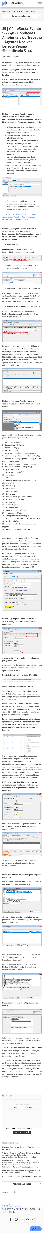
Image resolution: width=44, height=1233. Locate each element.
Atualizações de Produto (20, 11)
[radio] (14, 1107)
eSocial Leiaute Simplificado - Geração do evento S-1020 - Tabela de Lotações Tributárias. (21, 1172)
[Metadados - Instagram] (16, 1219)
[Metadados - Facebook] (10, 1219)
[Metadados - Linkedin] (22, 1219)
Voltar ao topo (7, 1192)
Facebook (3, 1095)
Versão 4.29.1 (35, 11)
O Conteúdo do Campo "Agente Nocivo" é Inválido (21, 1176)
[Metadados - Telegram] (33, 1219)
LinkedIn (10, 1095)
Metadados (6, 11)
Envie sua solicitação (22, 1132)
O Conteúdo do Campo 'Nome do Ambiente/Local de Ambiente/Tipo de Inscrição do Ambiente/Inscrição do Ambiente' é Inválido (21, 1155)
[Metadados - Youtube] (27, 1219)
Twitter (7, 1095)
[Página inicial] (12, 3)
